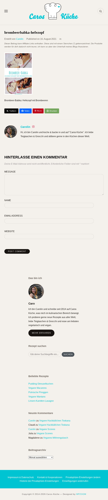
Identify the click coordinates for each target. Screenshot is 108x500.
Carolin (19, 39)
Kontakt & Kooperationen (49, 477)
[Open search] (100, 11)
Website (9, 231)
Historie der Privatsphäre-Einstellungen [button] (39, 481)
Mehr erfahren (41, 333)
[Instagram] (33, 127)
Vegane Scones (47, 429)
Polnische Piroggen (38, 392)
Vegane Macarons (37, 388)
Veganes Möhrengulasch (55, 438)
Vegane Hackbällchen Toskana (54, 420)
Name (7, 200)
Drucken (53, 111)
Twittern (12, 111)
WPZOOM (81, 494)
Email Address (13, 216)
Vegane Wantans (36, 396)
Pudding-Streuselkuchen (40, 384)
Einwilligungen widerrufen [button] (75, 481)
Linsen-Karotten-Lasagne (41, 401)
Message (10, 172)
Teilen (27, 111)
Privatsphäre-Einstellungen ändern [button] (83, 477)
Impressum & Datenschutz (21, 477)
